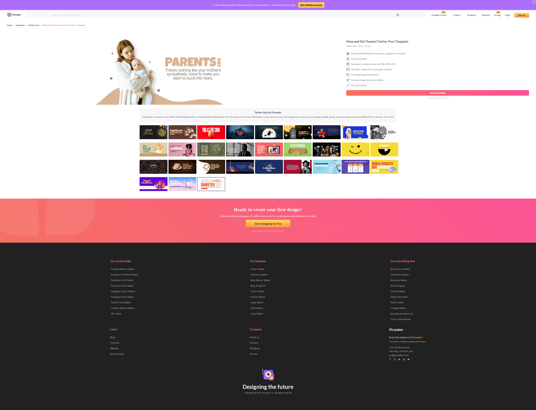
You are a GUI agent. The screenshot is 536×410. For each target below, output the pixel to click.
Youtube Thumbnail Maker (124, 274)
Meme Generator (399, 297)
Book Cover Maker (400, 269)
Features (486, 15)
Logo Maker (257, 313)
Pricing (497, 15)
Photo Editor (397, 302)
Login (507, 15)
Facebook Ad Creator (122, 280)
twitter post (34, 25)
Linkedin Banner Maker (123, 308)
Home (9, 25)
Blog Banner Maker (261, 280)
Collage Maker (398, 308)
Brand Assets (117, 354)
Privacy (254, 354)
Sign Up (521, 15)
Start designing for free (268, 223)
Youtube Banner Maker (123, 269)
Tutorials (114, 342)
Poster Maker (258, 291)
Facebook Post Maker (122, 285)
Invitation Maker (259, 274)
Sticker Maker (398, 291)
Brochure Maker (399, 280)
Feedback (255, 348)
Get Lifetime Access (311, 5)
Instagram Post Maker (122, 297)
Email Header (258, 269)
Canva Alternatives (401, 319)
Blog (112, 337)
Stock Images (398, 285)
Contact (254, 342)
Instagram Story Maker (123, 291)
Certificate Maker (400, 274)
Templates (20, 25)
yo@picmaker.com (399, 355)
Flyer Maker (257, 308)
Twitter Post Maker (121, 302)
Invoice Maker (258, 297)
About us (254, 337)
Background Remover (402, 313)
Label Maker (257, 302)
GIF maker (116, 313)
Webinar (114, 348)
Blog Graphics (258, 285)
